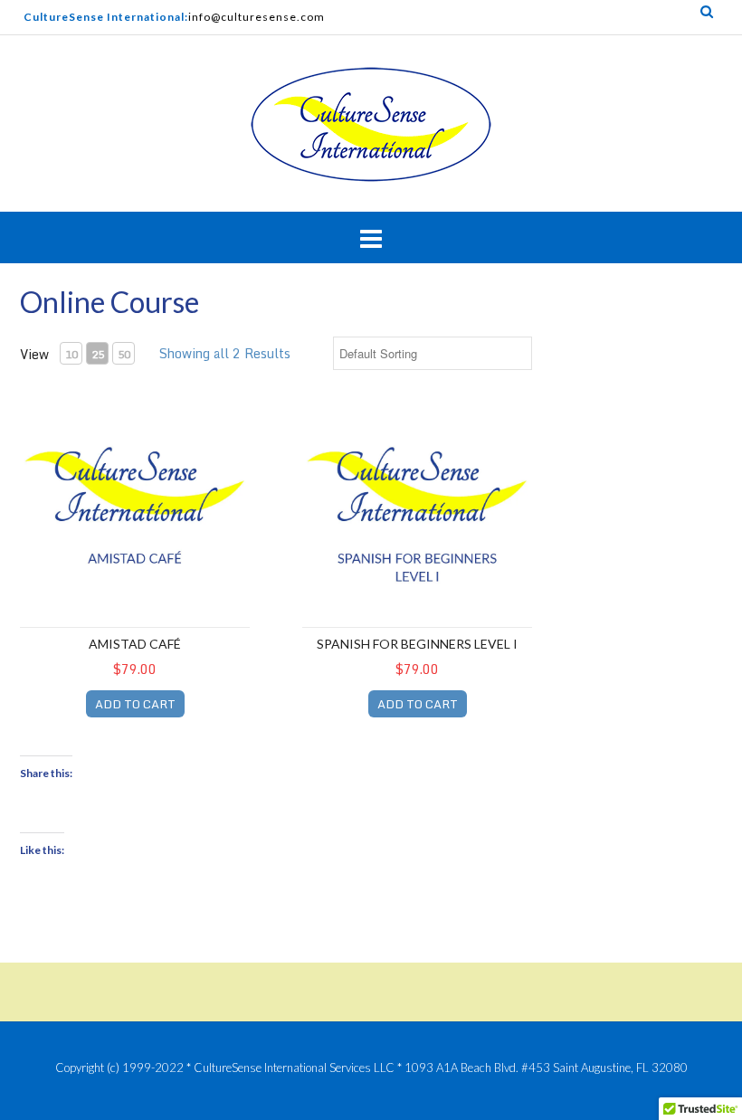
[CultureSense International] (371, 125)
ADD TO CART (135, 704)
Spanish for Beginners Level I (417, 643)
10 (71, 354)
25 (97, 354)
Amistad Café (135, 643)
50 (124, 354)
